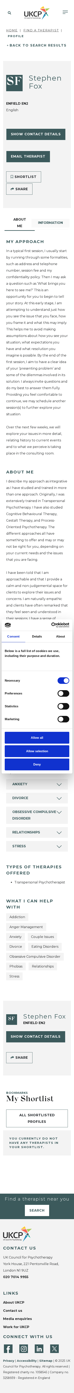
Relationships (26, 832)
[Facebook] (8, 1349)
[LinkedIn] (39, 1349)
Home (12, 30)
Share (21, 189)
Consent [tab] (13, 636)
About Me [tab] (19, 223)
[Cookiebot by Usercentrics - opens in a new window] (52, 625)
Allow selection (37, 751)
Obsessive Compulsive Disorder (34, 815)
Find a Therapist (41, 30)
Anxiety (19, 784)
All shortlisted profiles (37, 1118)
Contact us (12, 1311)
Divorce (20, 798)
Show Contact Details (36, 134)
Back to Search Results (38, 45)
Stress (19, 846)
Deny (37, 764)
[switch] (63, 693)
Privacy (8, 1361)
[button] (8, 13)
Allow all (37, 737)
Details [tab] (37, 636)
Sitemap (45, 1361)
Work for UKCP (16, 1327)
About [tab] (60, 636)
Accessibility (27, 1361)
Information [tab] (50, 223)
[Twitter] (54, 1349)
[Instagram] (23, 1349)
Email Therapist (28, 156)
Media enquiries (17, 1319)
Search (37, 1210)
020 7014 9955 (15, 1277)
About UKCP (13, 1302)
